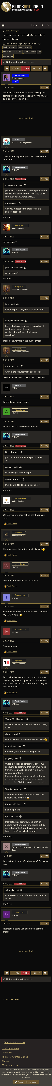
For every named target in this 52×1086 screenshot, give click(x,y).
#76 (46, 672)
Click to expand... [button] (26, 782)
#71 (46, 510)
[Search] (48, 25)
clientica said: (11, 734)
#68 (46, 397)
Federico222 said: (14, 804)
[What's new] (42, 25)
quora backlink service (12, 51)
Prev (16, 68)
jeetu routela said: (14, 267)
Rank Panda (11, 43)
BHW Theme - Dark (14, 1042)
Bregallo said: (12, 452)
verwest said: (11, 467)
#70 (46, 446)
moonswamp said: (14, 185)
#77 (46, 713)
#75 (46, 641)
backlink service (9, 47)
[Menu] (3, 25)
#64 (46, 237)
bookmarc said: (12, 366)
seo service (8, 56)
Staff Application (10, 1048)
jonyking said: (11, 758)
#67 (46, 360)
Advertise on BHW (26, 118)
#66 (46, 298)
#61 (46, 87)
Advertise (7, 1052)
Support (6, 1061)
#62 (46, 151)
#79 (46, 884)
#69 (46, 421)
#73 (46, 575)
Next (35, 68)
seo (39, 51)
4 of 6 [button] (26, 68)
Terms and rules (10, 1065)
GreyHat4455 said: (14, 320)
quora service (30, 51)
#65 (46, 261)
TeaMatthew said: (14, 789)
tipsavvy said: (11, 816)
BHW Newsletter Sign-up (15, 1056)
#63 (46, 179)
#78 (46, 856)
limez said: (10, 304)
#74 (46, 606)
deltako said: (11, 203)
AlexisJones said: (13, 479)
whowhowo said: (13, 746)
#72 (46, 544)
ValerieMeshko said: (15, 719)
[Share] (41, 87)
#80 (46, 923)
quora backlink (24, 47)
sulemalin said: (12, 890)
